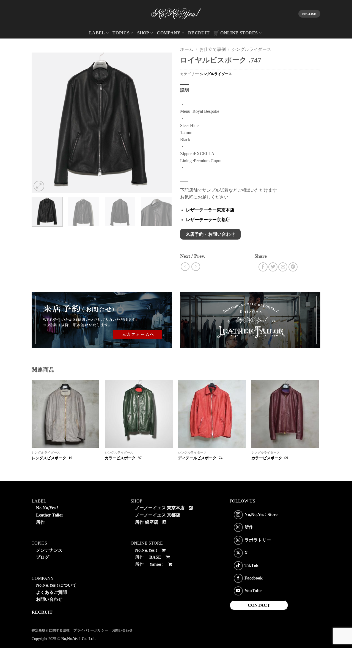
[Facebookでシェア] (263, 266)
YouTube (253, 590)
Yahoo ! (156, 564)
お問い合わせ (49, 599)
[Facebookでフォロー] (238, 578)
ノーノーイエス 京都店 (157, 515)
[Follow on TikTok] (238, 565)
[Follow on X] (238, 553)
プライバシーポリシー (90, 630)
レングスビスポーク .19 (52, 458)
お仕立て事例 (212, 49)
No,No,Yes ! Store (260, 514)
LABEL (97, 33)
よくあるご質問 (51, 592)
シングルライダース (251, 49)
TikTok (251, 565)
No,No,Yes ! (47, 508)
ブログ (42, 557)
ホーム (186, 49)
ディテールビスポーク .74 (200, 458)
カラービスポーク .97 (123, 458)
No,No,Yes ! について (56, 585)
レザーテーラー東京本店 (210, 210)
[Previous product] (195, 266)
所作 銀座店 (146, 522)
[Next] (162, 123)
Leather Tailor (49, 515)
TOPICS (121, 33)
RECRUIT (199, 33)
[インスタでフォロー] (238, 514)
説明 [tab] (184, 90)
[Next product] (185, 266)
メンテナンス (49, 550)
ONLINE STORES (239, 33)
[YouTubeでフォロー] (238, 590)
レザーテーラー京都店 (208, 219)
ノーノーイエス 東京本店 (160, 508)
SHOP (143, 33)
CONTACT (259, 605)
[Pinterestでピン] (293, 266)
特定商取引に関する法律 (51, 630)
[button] (39, 186)
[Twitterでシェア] (272, 266)
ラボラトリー (257, 539)
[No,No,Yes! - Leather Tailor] (176, 13)
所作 (40, 522)
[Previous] (41, 123)
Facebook (253, 578)
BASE (155, 557)
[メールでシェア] (282, 266)
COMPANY (168, 33)
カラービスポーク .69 (269, 458)
